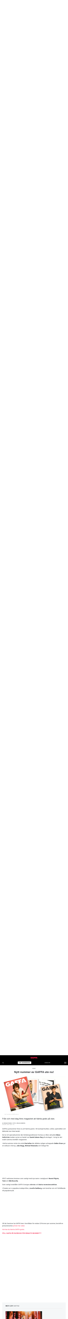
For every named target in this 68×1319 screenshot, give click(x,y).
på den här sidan (19, 1226)
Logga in (47, 1062)
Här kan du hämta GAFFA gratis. (13, 1229)
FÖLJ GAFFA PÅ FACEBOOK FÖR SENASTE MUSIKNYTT (21, 1233)
